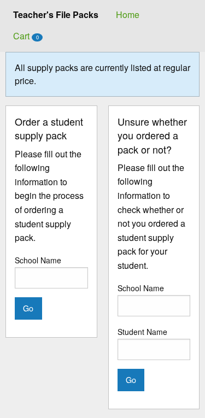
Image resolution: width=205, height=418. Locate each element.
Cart (26, 36)
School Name (38, 260)
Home (127, 14)
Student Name (142, 331)
